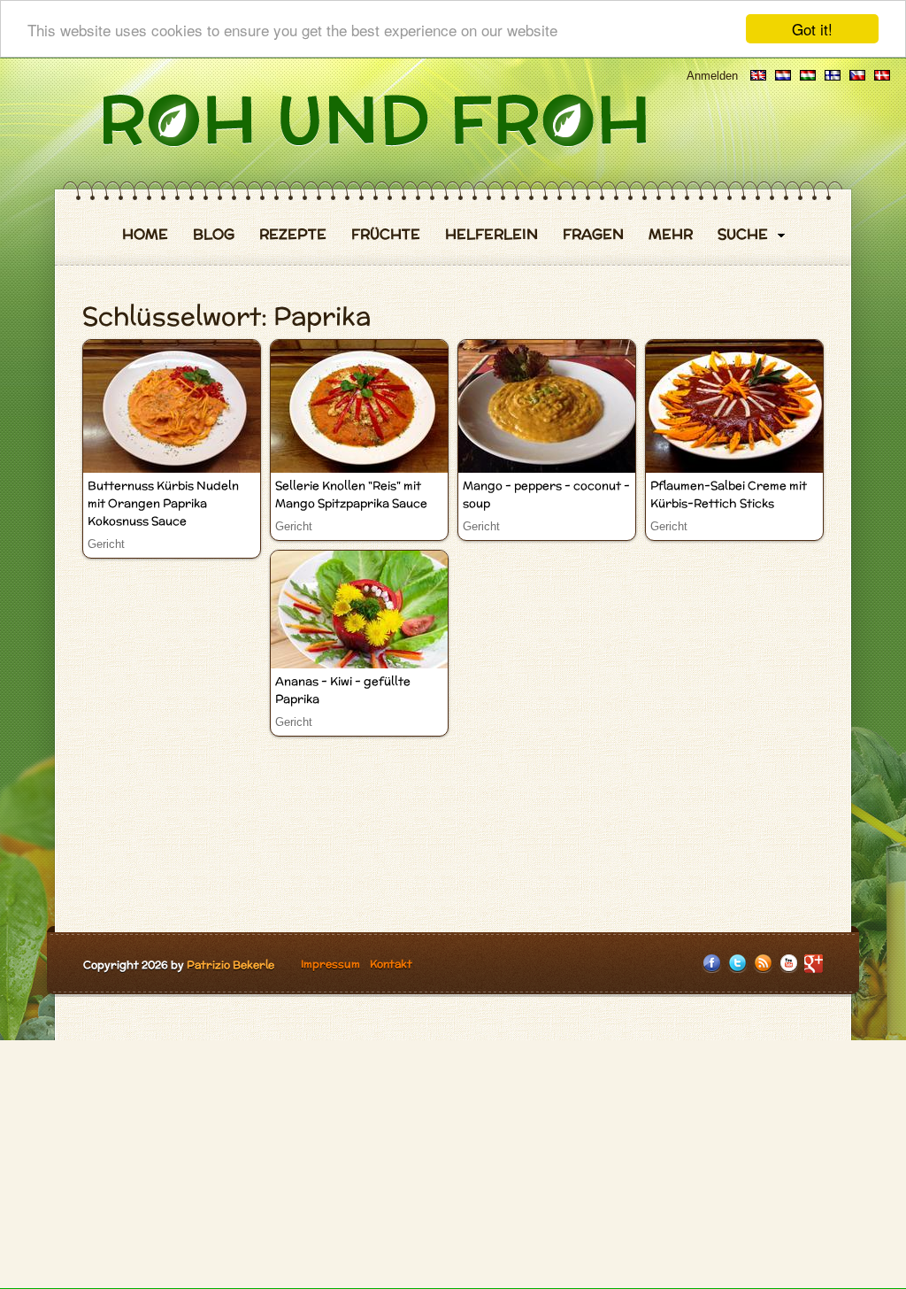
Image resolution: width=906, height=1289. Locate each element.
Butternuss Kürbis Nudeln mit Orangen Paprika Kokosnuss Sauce (163, 503)
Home (145, 234)
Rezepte (292, 234)
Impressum (330, 963)
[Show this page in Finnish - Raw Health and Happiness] (833, 75)
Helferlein (491, 234)
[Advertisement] (453, 1164)
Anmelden (712, 75)
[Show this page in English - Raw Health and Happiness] (758, 75)
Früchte (385, 234)
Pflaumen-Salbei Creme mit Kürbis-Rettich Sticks (728, 494)
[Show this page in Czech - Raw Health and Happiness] (857, 75)
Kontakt (391, 963)
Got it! (812, 29)
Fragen (593, 234)
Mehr (671, 234)
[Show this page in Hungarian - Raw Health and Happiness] (808, 75)
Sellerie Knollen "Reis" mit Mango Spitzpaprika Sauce (351, 494)
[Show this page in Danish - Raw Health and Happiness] (882, 75)
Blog (213, 234)
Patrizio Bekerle (230, 964)
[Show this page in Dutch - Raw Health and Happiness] (783, 75)
